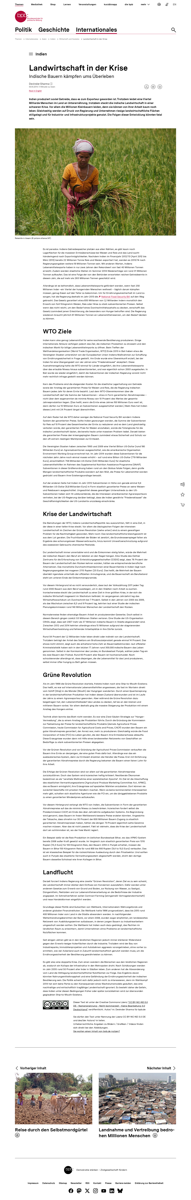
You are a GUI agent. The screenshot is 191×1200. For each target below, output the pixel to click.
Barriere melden (123, 1183)
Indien (52, 39)
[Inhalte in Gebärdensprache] (167, 5)
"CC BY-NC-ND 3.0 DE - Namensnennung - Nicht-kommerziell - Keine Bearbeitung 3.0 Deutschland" (110, 1006)
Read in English (35, 91)
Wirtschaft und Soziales (69, 39)
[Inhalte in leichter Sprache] (159, 5)
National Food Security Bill (115, 296)
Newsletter (76, 1183)
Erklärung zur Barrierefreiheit (149, 1183)
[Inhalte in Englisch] (174, 5)
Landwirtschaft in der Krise (95, 39)
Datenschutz (48, 1183)
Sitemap (63, 1183)
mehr (145, 4)
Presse (108, 1183)
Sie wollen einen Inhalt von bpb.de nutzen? (96, 1031)
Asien (44, 39)
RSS (87, 1183)
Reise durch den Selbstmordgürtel (51, 1130)
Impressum (33, 1183)
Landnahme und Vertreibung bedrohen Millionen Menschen (136, 1133)
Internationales (31, 39)
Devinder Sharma (41, 84)
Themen (18, 39)
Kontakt (97, 1183)
